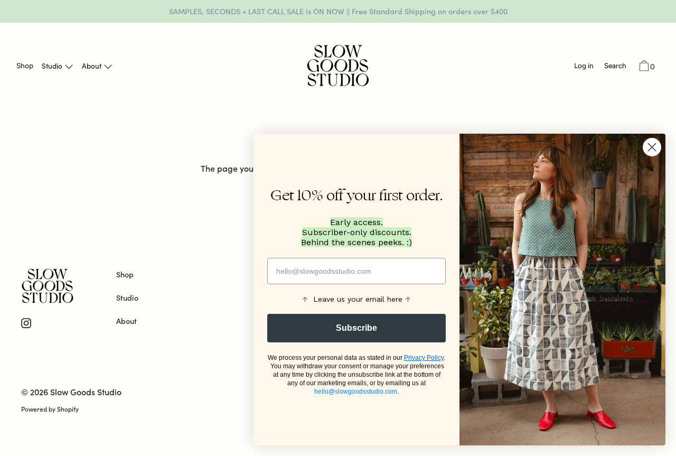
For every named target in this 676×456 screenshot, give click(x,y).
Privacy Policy (424, 357)
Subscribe (356, 327)
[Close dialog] (652, 147)
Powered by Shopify (50, 408)
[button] (615, 66)
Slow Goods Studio (85, 391)
